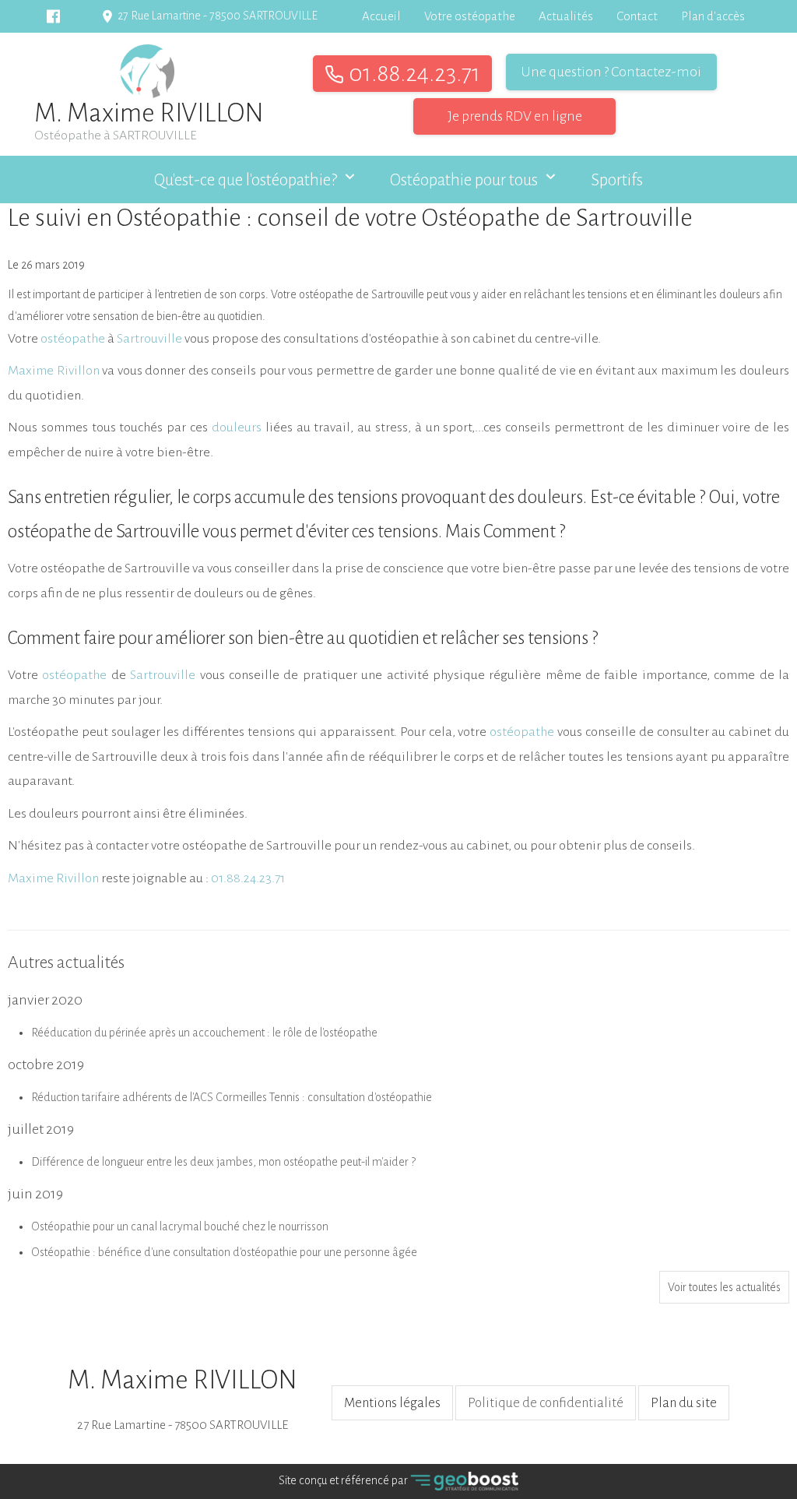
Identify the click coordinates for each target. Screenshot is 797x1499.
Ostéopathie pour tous (464, 180)
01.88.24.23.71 (412, 73)
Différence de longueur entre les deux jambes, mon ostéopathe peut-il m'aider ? (223, 1162)
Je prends (515, 116)
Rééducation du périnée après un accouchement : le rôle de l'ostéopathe (204, 1032)
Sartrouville (162, 675)
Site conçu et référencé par (344, 1480)
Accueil (381, 16)
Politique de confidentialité (545, 1402)
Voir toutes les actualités (724, 1287)
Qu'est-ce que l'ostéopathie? (245, 180)
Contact (637, 16)
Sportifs (617, 180)
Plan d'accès (713, 16)
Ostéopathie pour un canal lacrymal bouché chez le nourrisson (179, 1226)
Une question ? (611, 71)
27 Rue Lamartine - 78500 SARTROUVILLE (182, 1398)
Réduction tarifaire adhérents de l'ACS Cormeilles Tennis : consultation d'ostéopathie (231, 1097)
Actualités (566, 16)
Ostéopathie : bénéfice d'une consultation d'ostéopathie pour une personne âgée (224, 1252)
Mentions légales (392, 1402)
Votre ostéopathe (469, 16)
